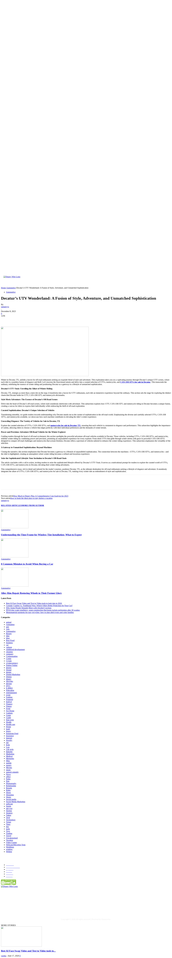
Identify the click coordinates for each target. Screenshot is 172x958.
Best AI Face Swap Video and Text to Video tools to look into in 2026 (34, 603)
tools (8, 829)
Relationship (11, 786)
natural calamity (12, 772)
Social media (11, 799)
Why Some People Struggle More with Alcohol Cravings (28, 608)
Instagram (34, 909)
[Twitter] (14, 319)
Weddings (10, 847)
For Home (10, 711)
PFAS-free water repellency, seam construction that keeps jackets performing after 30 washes (43, 610)
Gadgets (9, 713)
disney (8, 679)
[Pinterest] (23, 319)
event (8, 695)
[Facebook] (5, 319)
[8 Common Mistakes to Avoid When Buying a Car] (14, 557)
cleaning (9, 652)
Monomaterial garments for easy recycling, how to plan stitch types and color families (40, 612)
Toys (8, 831)
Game (8, 715)
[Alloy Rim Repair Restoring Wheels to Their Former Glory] (14, 586)
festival (9, 702)
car (7, 645)
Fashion (9, 697)
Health (8, 722)
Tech (8, 817)
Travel (8, 836)
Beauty (9, 634)
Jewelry (9, 740)
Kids (8, 745)
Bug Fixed (10, 640)
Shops (8, 797)
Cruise (8, 659)
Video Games (11, 842)
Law (8, 747)
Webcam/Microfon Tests (15, 845)
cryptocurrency (12, 663)
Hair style (10, 720)
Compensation (12, 656)
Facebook (11, 909)
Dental (8, 670)
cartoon (9, 647)
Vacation (9, 840)
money (8, 765)
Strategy (9, 813)
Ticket (8, 822)
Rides (8, 790)
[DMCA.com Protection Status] (8, 884)
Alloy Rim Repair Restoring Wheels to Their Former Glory (31, 593)
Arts (7, 629)
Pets (7, 781)
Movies (9, 768)
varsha (3, 956)
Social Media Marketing (15, 802)
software (9, 804)
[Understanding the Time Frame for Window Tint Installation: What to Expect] (14, 527)
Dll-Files (9, 681)
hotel (8, 729)
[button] (163, 283)
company (9, 654)
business (9, 643)
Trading (9, 833)
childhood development (15, 649)
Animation (10, 624)
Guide (8, 718)
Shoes (8, 792)
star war (9, 808)
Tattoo (8, 815)
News (8, 774)
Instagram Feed (12, 733)
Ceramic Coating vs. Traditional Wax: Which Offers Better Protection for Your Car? (39, 606)
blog (8, 638)
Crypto (9, 661)
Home (8, 727)
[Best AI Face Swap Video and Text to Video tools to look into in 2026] (21, 946)
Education (10, 690)
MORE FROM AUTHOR (33, 505)
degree (8, 668)
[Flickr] (18, 909)
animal (8, 622)
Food (8, 708)
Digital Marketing (13, 674)
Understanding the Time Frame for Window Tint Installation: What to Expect (41, 534)
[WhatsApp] (32, 319)
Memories (10, 758)
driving (9, 683)
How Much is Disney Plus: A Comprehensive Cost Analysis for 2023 (40, 496)
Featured (9, 699)
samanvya (5, 307)
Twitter (46, 909)
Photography (11, 783)
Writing (9, 852)
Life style (9, 749)
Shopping (10, 795)
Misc (8, 761)
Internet (9, 738)
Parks (8, 779)
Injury (8, 731)
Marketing (10, 754)
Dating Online (11, 665)
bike (7, 636)
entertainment (11, 693)
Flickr (23, 909)
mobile (8, 763)
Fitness (9, 706)
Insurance (10, 736)
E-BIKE (9, 688)
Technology (10, 820)
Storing (9, 811)
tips (7, 827)
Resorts (9, 788)
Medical (9, 756)
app (7, 627)
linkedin (9, 752)
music (8, 770)
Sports (8, 806)
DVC (8, 686)
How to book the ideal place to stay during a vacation (31, 498)
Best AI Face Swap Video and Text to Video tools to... (28, 951)
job (7, 743)
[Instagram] (28, 909)
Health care (10, 724)
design (8, 672)
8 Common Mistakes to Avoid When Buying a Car (27, 564)
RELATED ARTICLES (11, 505)
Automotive (10, 292)
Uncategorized (12, 838)
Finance (9, 704)
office (8, 777)
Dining (9, 677)
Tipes (8, 824)
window (9, 849)
